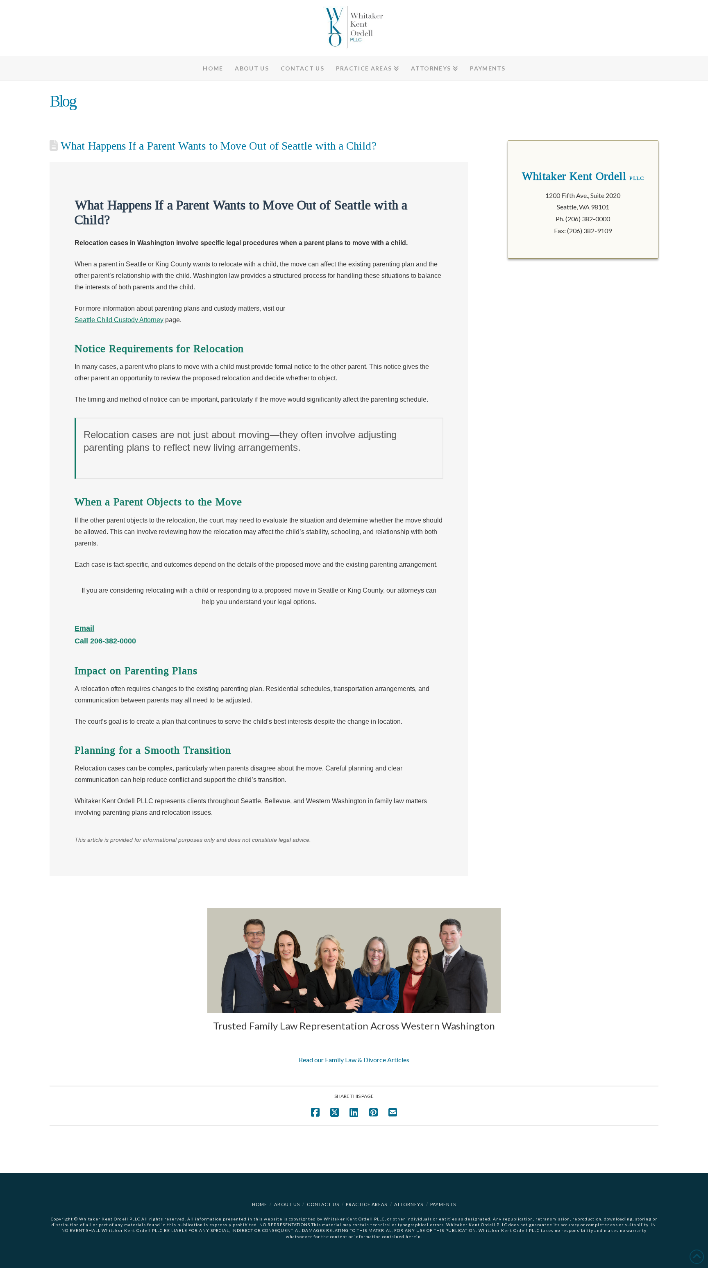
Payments (443, 1204)
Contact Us (323, 1204)
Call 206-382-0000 (105, 641)
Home (259, 1204)
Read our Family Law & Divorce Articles (354, 1059)
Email (84, 628)
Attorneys (408, 1204)
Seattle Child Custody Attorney (119, 319)
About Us (287, 1204)
